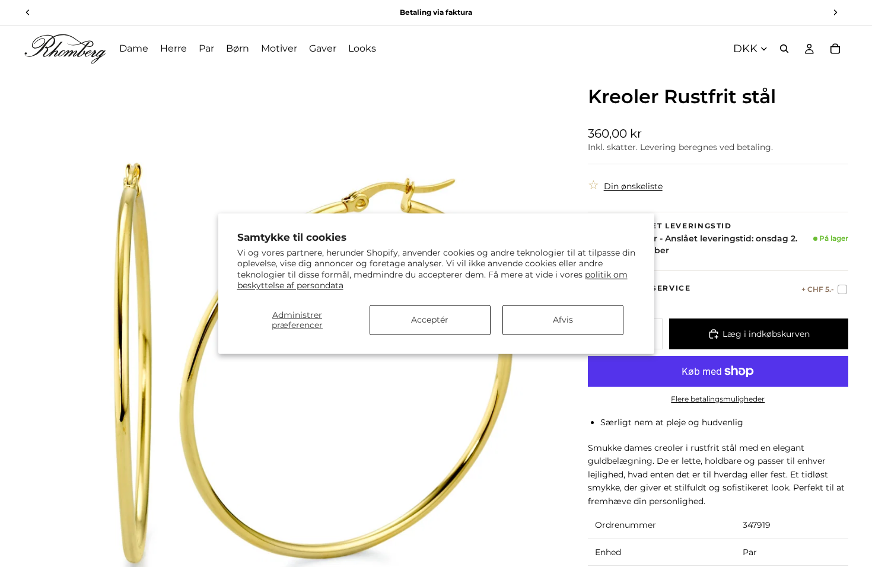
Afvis (563, 319)
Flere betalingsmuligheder (718, 399)
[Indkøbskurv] (835, 49)
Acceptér (429, 319)
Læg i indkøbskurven (766, 334)
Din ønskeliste (633, 186)
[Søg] (784, 49)
